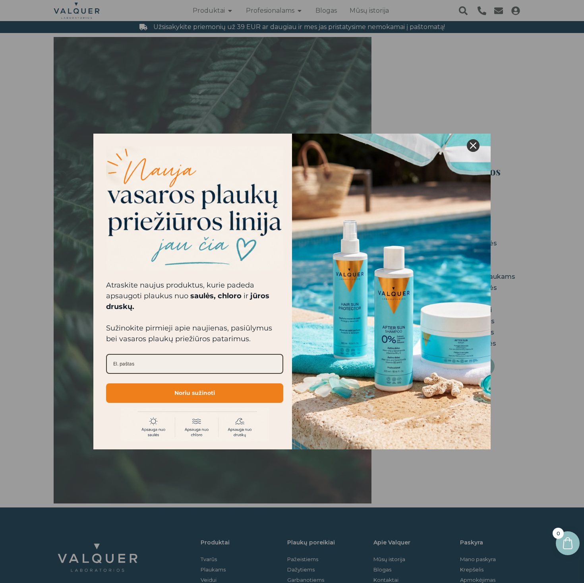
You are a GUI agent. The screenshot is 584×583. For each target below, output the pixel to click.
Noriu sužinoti (194, 392)
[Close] (473, 145)
